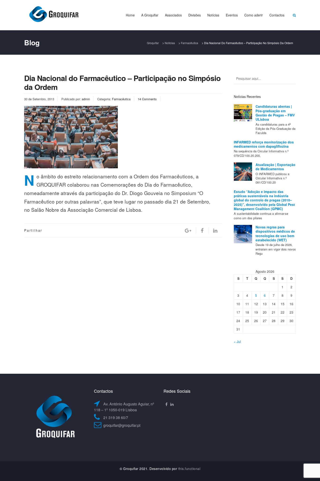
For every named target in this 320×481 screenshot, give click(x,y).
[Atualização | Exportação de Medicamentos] (243, 171)
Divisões (194, 15)
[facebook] (202, 230)
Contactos (276, 15)
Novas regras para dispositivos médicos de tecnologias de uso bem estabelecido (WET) (275, 233)
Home (130, 15)
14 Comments (147, 99)
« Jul (237, 341)
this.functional (189, 468)
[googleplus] (188, 230)
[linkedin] (215, 230)
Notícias (213, 15)
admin (86, 99)
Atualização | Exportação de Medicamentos (275, 166)
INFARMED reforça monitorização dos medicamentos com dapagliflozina (264, 144)
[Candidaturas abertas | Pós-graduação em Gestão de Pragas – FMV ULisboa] (243, 113)
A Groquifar (149, 15)
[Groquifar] (53, 14)
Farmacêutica (121, 99)
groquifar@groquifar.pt (121, 425)
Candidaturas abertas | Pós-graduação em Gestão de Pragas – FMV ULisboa (275, 113)
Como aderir (253, 15)
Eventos (232, 15)
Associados (173, 15)
